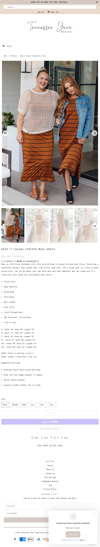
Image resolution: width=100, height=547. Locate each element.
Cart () (54, 12)
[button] (50, 261)
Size (3, 399)
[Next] (94, 133)
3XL (51, 405)
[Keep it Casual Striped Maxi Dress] (50, 133)
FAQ (50, 485)
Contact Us (50, 473)
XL (32, 405)
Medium (15, 405)
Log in (41, 12)
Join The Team (50, 477)
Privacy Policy (50, 489)
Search (50, 465)
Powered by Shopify (43, 532)
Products (14, 56)
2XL (41, 405)
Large (24, 405)
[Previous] (5, 133)
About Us (50, 469)
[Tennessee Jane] (50, 28)
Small (5, 405)
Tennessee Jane (27, 532)
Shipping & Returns (50, 481)
